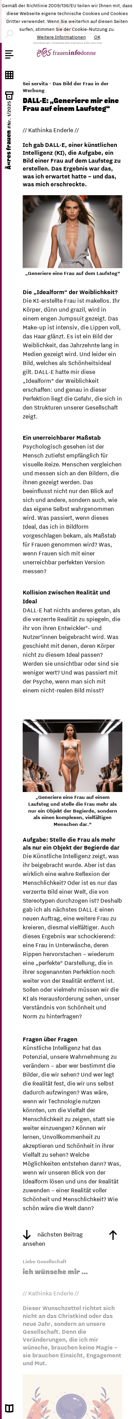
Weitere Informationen (61, 37)
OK (97, 37)
